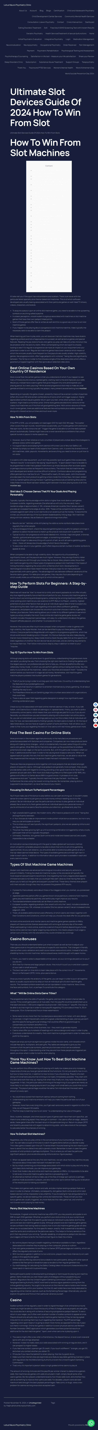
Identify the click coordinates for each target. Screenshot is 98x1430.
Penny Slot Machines (41, 224)
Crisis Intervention (74, 22)
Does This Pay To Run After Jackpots (48, 256)
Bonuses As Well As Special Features (48, 253)
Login (68, 39)
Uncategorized (35, 1403)
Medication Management (83, 39)
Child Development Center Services (47, 16)
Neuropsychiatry (30, 45)
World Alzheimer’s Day (85, 68)
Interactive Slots (40, 236)
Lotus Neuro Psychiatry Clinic (17, 5)
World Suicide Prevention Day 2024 (79, 73)
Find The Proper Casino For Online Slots (49, 196)
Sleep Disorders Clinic (14, 62)
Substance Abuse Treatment (51, 62)
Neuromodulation (13, 45)
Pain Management (86, 45)
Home (91, 33)
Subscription (31, 62)
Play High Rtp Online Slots (43, 241)
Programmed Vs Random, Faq (45, 250)
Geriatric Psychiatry (34, 33)
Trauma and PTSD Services (40, 68)
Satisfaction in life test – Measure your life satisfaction (53, 56)
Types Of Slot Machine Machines (46, 204)
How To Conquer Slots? (42, 221)
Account (33, 10)
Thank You (21, 68)
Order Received (69, 45)
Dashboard (89, 22)
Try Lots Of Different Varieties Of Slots (48, 238)
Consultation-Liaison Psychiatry (40, 22)
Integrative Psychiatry (54, 39)
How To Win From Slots (42, 176)
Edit (45, 28)
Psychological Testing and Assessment (78, 50)
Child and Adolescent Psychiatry (80, 10)
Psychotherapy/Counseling (16, 56)
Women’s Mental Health (63, 68)
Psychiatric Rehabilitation (48, 50)
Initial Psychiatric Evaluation (30, 39)
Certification (59, 10)
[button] (91, 1423)
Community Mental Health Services (79, 16)
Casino (36, 227)
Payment (30, 50)
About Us (23, 10)
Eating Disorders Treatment (29, 28)
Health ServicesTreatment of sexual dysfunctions (66, 33)
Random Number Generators (44, 287)
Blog (41, 10)
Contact (60, 22)
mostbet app (15, 485)
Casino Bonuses (39, 207)
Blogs (48, 10)
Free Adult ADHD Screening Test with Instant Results (72, 28)
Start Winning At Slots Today (45, 273)
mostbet (83, 388)
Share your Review (86, 56)
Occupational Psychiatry (50, 45)
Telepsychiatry (88, 62)
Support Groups (72, 62)
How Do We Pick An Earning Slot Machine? (50, 258)
